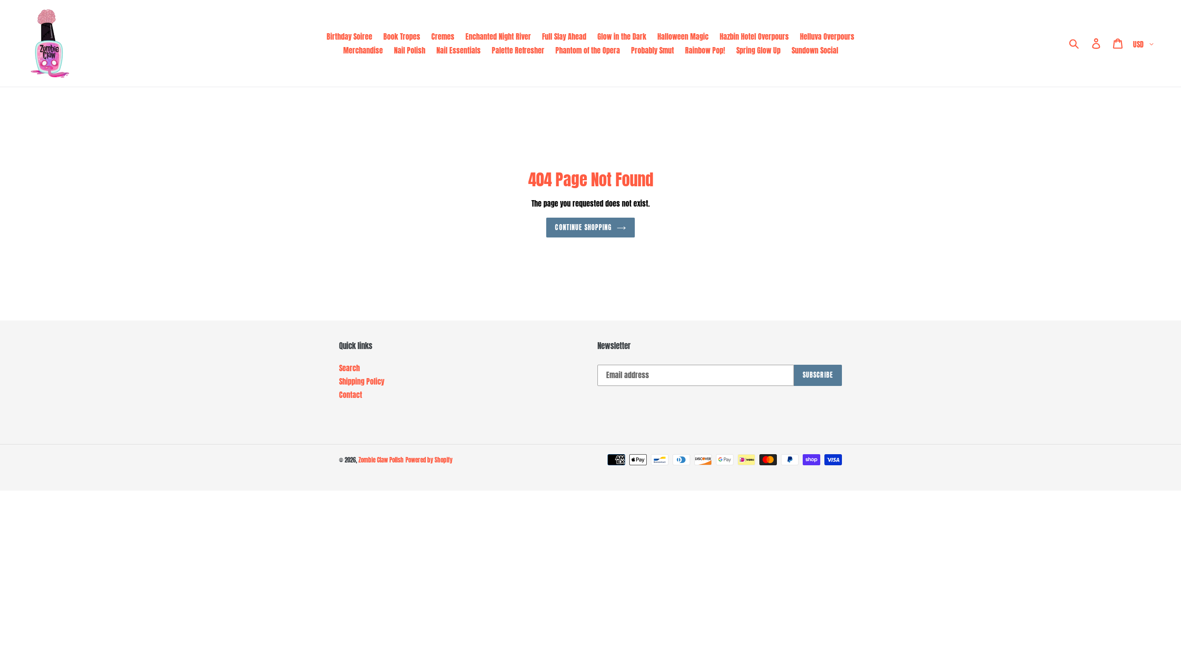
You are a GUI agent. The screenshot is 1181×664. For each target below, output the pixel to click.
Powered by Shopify (429, 460)
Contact (350, 394)
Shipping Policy (361, 381)
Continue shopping (583, 227)
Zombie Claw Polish (381, 460)
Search (349, 368)
